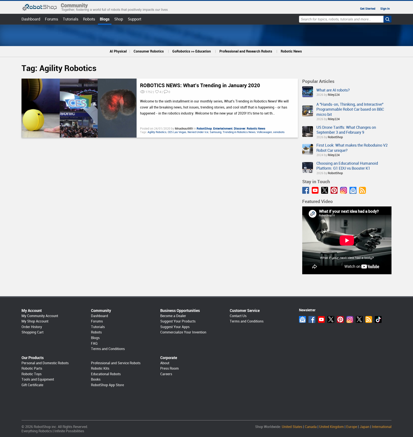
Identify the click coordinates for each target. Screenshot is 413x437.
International (381, 427)
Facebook (305, 190)
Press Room (169, 368)
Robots (89, 19)
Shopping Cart (32, 332)
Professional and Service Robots (115, 363)
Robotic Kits (100, 368)
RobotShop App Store (107, 385)
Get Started (367, 8)
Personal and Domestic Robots (45, 363)
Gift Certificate (32, 385)
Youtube (315, 190)
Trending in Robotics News (239, 132)
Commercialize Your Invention (183, 332)
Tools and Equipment (38, 379)
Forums (51, 19)
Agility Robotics (157, 132)
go (387, 19)
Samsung (215, 132)
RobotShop (335, 137)
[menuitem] (118, 51)
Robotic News (291, 51)
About (164, 363)
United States (292, 427)
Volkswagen (264, 132)
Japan (364, 427)
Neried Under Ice (198, 132)
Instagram (343, 190)
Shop (118, 19)
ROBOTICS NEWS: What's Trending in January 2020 (200, 85)
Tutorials (70, 19)
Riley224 (334, 94)
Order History (32, 327)
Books (95, 379)
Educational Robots (106, 374)
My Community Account (40, 316)
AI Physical (118, 51)
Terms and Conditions (108, 349)
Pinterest (334, 190)
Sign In (385, 8)
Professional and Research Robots (245, 51)
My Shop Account (35, 321)
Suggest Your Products (178, 321)
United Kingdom (331, 427)
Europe (351, 427)
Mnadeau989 (184, 128)
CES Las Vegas (177, 132)
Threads (359, 319)
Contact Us (238, 316)
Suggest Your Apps (175, 327)
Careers (166, 374)
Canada (311, 427)
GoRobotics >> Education (191, 51)
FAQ (94, 343)
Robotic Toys (32, 374)
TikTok (378, 319)
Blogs (104, 19)
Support (134, 19)
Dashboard (31, 19)
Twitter (324, 190)
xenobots (279, 132)
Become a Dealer (173, 316)
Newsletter (353, 190)
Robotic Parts (32, 368)
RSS (362, 190)
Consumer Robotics (149, 51)
